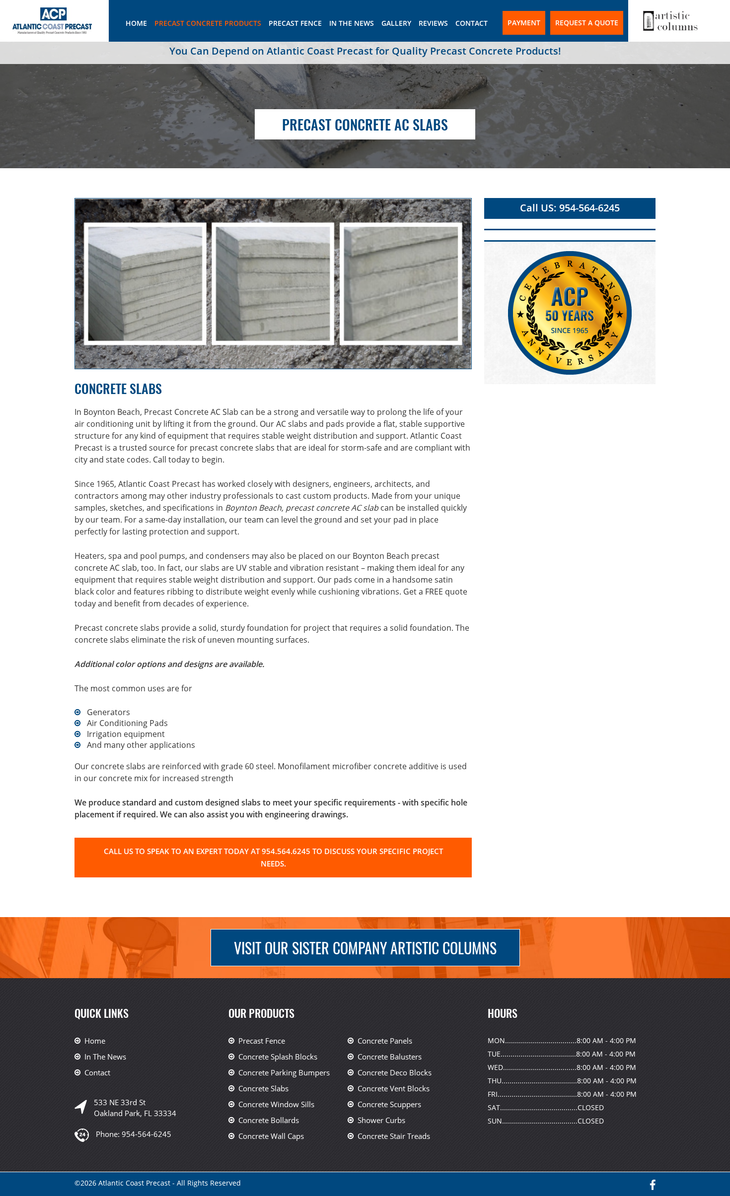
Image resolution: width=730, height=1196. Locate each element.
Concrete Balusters (390, 1057)
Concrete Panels (385, 1041)
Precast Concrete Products (207, 23)
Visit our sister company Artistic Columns (365, 947)
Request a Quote (586, 22)
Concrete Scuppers (389, 1104)
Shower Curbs (381, 1120)
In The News (351, 23)
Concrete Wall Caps (271, 1136)
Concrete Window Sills (276, 1104)
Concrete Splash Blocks (277, 1057)
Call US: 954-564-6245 (570, 207)
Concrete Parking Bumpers (284, 1072)
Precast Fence (295, 23)
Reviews (433, 23)
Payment (524, 22)
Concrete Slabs (263, 1088)
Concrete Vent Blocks (394, 1088)
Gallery (396, 23)
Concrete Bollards (268, 1120)
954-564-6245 (146, 1134)
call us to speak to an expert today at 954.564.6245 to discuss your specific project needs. (273, 857)
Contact (471, 23)
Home (136, 23)
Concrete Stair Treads (394, 1136)
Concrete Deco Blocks (395, 1072)
